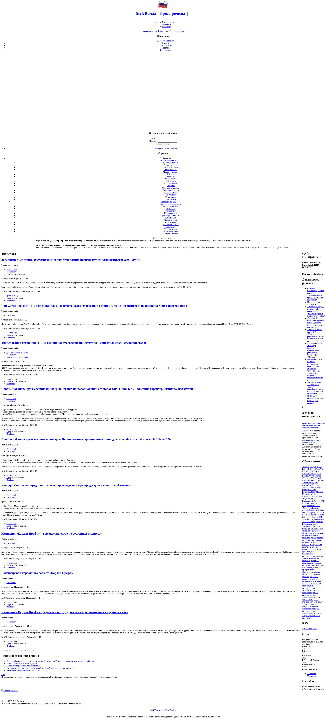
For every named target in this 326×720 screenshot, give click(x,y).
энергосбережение (310, 606)
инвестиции (307, 540)
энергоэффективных (311, 615)
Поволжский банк (310, 501)
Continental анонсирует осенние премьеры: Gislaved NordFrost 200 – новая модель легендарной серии (50, 661)
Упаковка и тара (171, 231)
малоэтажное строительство (308, 555)
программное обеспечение (308, 571)
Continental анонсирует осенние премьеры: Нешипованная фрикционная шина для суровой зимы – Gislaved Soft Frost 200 (86, 439)
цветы (310, 599)
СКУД (321, 501)
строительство (308, 588)
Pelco (319, 473)
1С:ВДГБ (309, 467)
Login (8, 298)
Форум (166, 48)
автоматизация (311, 524)
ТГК (321, 517)
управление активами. (16, 274)
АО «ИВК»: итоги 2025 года (315, 344)
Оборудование (170, 183)
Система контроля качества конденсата (23, 666)
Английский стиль (310, 485)
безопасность (313, 531)
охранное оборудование (310, 562)
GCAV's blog (11, 429)
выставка (306, 538)
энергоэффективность (311, 613)
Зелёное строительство (312, 487)
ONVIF (313, 473)
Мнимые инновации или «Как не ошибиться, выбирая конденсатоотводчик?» (40, 668)
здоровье (319, 538)
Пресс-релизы (168, 22)
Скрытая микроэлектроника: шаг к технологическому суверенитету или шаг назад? (315, 294)
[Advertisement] (163, 91)
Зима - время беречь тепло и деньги (21, 663)
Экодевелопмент (317, 519)
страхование (307, 586)
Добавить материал (165, 41)
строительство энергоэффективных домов (311, 597)
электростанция (309, 604)
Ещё (3, 675)
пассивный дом (309, 567)
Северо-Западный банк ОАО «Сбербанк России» (311, 505)
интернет (306, 542)
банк (321, 528)
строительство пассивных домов (310, 591)
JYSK (321, 469)
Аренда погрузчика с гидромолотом (311, 441)
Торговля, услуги (176, 31)
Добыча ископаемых (171, 167)
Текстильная (170, 195)
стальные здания (314, 583)
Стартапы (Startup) (171, 190)
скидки (321, 581)
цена (316, 599)
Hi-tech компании (170, 163)
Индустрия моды (170, 206)
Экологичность (308, 522)
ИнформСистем (309, 489)
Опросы (165, 43)
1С (303, 467)
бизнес (305, 533)
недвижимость (315, 558)
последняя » (28, 650)
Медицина (170, 176)
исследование (316, 544)
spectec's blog (12, 296)
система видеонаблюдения (310, 580)
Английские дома (310, 483)
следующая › (18, 650)
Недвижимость (170, 213)
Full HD (305, 469)
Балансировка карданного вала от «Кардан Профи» (37, 573)
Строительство (170, 192)
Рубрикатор (163, 31)
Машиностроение (170, 172)
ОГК (313, 499)
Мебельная (170, 174)
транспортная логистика (17, 357)
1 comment (311, 674)
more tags (306, 618)
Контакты (166, 27)
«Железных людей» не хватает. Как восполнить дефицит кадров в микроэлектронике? (316, 311)
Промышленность (168, 160)
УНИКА (306, 519)
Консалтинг (171, 211)
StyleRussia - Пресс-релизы (160, 13)
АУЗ (322, 480)
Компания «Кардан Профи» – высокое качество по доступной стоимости (51, 533)
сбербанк (314, 577)
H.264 (312, 469)
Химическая (170, 197)
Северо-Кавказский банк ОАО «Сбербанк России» (313, 511)
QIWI (311, 476)
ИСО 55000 (11, 269)
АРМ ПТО (315, 480)
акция (315, 528)
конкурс (305, 547)
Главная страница (149, 31)
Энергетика (171, 199)
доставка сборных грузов (17, 352)
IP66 (317, 469)
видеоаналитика (316, 533)
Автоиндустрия (171, 165)
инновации (318, 540)
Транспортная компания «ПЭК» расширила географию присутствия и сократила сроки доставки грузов (74, 342)
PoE (304, 476)
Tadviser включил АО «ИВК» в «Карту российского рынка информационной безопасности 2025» (316, 335)
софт (304, 583)
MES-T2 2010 (308, 471)
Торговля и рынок (171, 224)
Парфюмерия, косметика (170, 215)
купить (312, 551)
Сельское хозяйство (170, 188)
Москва (319, 492)
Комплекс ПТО (309, 492)
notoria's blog (11, 563)
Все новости (165, 50)
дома (313, 538)
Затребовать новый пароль (165, 148)
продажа (317, 572)
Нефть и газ (171, 181)
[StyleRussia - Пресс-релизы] (163, 7)
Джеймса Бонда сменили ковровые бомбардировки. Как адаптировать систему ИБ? (315, 322)
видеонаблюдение (310, 535)
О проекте (166, 24)
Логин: (153, 138)
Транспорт (170, 227)
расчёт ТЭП (307, 574)
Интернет (170, 208)
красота (305, 551)
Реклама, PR (170, 218)
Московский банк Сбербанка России (310, 495)
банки (304, 531)
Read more (10, 300)
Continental (11, 398)
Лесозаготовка (170, 170)
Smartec (317, 476)
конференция (315, 549)
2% (315, 467)
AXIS (319, 467)
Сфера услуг (170, 222)
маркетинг (319, 556)
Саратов (305, 503)
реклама (305, 577)
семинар (305, 579)
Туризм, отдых (170, 229)
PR (307, 476)
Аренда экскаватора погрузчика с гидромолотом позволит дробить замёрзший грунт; (313, 425)
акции (310, 528)
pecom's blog (11, 333)
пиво (318, 567)
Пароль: (153, 141)
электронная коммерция (312, 602)
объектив (306, 561)
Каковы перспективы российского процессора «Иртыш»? (313, 352)
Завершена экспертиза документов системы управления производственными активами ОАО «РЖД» (71, 259)
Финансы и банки (171, 234)
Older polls (311, 676)
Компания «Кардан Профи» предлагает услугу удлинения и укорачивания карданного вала (64, 612)
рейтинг (316, 574)
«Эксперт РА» (308, 478)
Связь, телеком (170, 220)
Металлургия (170, 179)
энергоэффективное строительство (311, 610)
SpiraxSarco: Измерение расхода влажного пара (26, 670)
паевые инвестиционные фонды (313, 564)
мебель (305, 558)
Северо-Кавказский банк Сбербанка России (313, 516)
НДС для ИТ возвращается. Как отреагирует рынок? (315, 399)
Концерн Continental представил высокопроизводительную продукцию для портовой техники (66, 485)
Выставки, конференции (170, 204)
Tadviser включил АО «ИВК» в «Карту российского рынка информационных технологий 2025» (315, 388)
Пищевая (171, 186)
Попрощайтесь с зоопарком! (314, 303)
